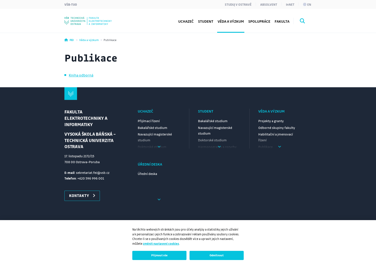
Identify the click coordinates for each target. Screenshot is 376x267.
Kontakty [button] (79, 195)
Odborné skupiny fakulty (276, 127)
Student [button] (205, 21)
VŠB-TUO (70, 4)
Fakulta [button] (282, 21)
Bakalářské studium (152, 127)
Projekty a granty (271, 121)
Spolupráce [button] (259, 21)
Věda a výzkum (89, 40)
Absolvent (268, 4)
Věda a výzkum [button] (231, 21)
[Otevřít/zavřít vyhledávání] (302, 21)
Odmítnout (217, 255)
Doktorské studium (212, 140)
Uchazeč (145, 111)
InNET (290, 4)
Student (205, 111)
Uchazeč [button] (186, 21)
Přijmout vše (159, 255)
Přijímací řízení (149, 121)
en (309, 4)
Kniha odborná (81, 75)
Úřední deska (150, 164)
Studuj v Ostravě (238, 4)
